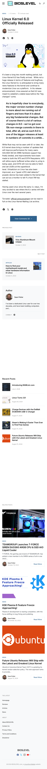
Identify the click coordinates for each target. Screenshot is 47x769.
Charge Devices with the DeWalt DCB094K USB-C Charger (26, 410)
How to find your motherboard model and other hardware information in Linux (18, 269)
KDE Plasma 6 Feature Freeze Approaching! (18, 606)
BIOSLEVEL (23, 750)
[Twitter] (21, 755)
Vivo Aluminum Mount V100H (25, 241)
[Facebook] (18, 755)
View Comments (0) (22, 219)
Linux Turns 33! (19, 398)
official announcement (20, 199)
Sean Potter (11, 30)
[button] (3, 3)
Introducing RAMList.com (23, 385)
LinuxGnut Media (29, 764)
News (4, 13)
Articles (9, 263)
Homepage (5, 700)
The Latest (6, 695)
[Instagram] (25, 755)
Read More (38, 564)
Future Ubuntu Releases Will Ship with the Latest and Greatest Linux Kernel (27, 437)
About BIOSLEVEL (8, 722)
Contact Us (5, 726)
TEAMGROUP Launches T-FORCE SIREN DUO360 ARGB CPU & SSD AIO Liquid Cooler (22, 547)
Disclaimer (5, 738)
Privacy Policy (7, 730)
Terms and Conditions (9, 734)
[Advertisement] (23, 348)
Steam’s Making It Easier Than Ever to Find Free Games (27, 423)
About (4, 717)
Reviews (18, 236)
